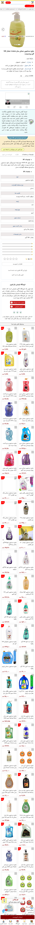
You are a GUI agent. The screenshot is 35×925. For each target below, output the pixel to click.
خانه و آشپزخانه (22, 9)
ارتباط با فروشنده (17, 917)
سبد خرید (24, 923)
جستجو (8, 2)
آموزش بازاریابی (18, 307)
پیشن (31, 6)
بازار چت (10, 923)
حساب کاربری (3, 923)
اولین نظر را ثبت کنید (17, 275)
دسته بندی (31, 923)
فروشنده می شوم (7, 154)
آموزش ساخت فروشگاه (18, 303)
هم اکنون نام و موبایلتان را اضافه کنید (12, 149)
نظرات (17, 154)
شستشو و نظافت (10, 9)
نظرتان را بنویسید (17, 264)
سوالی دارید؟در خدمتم (29, 911)
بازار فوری (31, 9)
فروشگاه (17, 923)
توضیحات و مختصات (28, 154)
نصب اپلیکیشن (6, 6)
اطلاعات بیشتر (26, 76)
